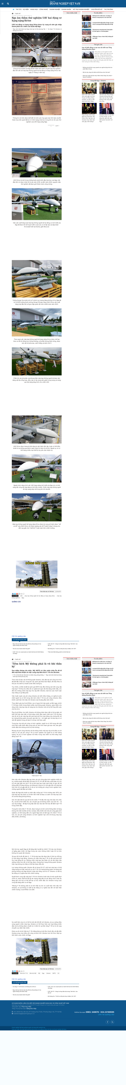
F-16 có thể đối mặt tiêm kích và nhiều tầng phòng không (28, 675)
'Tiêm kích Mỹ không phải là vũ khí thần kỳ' (59, 652)
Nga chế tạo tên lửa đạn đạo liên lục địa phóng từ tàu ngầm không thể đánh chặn (27, 644)
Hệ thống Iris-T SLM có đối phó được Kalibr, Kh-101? (62, 648)
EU (58, 973)
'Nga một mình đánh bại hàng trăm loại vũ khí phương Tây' (29, 29)
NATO (54, 973)
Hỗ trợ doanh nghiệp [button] (81, 9)
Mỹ (39, 973)
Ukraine (48, 973)
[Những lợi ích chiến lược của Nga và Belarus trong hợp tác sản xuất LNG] (87, 18)
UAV (21, 596)
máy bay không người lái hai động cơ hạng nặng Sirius (40, 596)
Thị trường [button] (108, 9)
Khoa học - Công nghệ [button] (39, 9)
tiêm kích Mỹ (33, 973)
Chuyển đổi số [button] (97, 9)
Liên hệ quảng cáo (106, 1014)
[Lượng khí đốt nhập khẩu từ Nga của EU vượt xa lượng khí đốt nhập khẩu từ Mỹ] (87, 25)
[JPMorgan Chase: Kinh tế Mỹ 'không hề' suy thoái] (87, 39)
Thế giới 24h (98, 44)
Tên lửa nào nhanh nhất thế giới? (21, 648)
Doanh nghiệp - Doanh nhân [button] (60, 9)
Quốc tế (17, 13)
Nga (23, 597)
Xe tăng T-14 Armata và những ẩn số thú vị (24, 986)
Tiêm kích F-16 (23, 973)
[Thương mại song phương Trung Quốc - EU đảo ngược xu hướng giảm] (87, 32)
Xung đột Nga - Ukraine (98, 80)
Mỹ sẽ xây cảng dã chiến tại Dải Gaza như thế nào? (96, 72)
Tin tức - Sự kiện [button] (22, 9)
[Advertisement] (37, 242)
